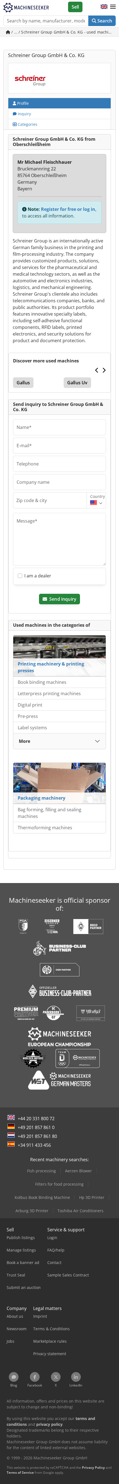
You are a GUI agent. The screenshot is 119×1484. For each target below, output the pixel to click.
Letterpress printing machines (49, 693)
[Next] (104, 370)
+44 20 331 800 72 (36, 1118)
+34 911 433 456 (34, 1145)
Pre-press (28, 716)
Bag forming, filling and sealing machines (49, 813)
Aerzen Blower (78, 1170)
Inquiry (24, 113)
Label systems (32, 728)
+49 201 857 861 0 (36, 1127)
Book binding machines (42, 682)
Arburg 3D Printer (31, 1210)
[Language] (104, 7)
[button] (113, 7)
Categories (27, 124)
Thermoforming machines (45, 828)
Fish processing (41, 1170)
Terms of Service (20, 1472)
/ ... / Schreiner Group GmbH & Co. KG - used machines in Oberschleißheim (63, 32)
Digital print (30, 705)
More (24, 741)
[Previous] (97, 370)
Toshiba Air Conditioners (81, 1210)
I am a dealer (37, 576)
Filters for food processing (59, 1184)
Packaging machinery (41, 798)
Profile (22, 103)
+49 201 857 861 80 (37, 1136)
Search (104, 21)
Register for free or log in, (69, 209)
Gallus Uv (77, 383)
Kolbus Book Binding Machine (42, 1197)
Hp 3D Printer (91, 1197)
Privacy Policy (93, 1467)
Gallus (23, 383)
